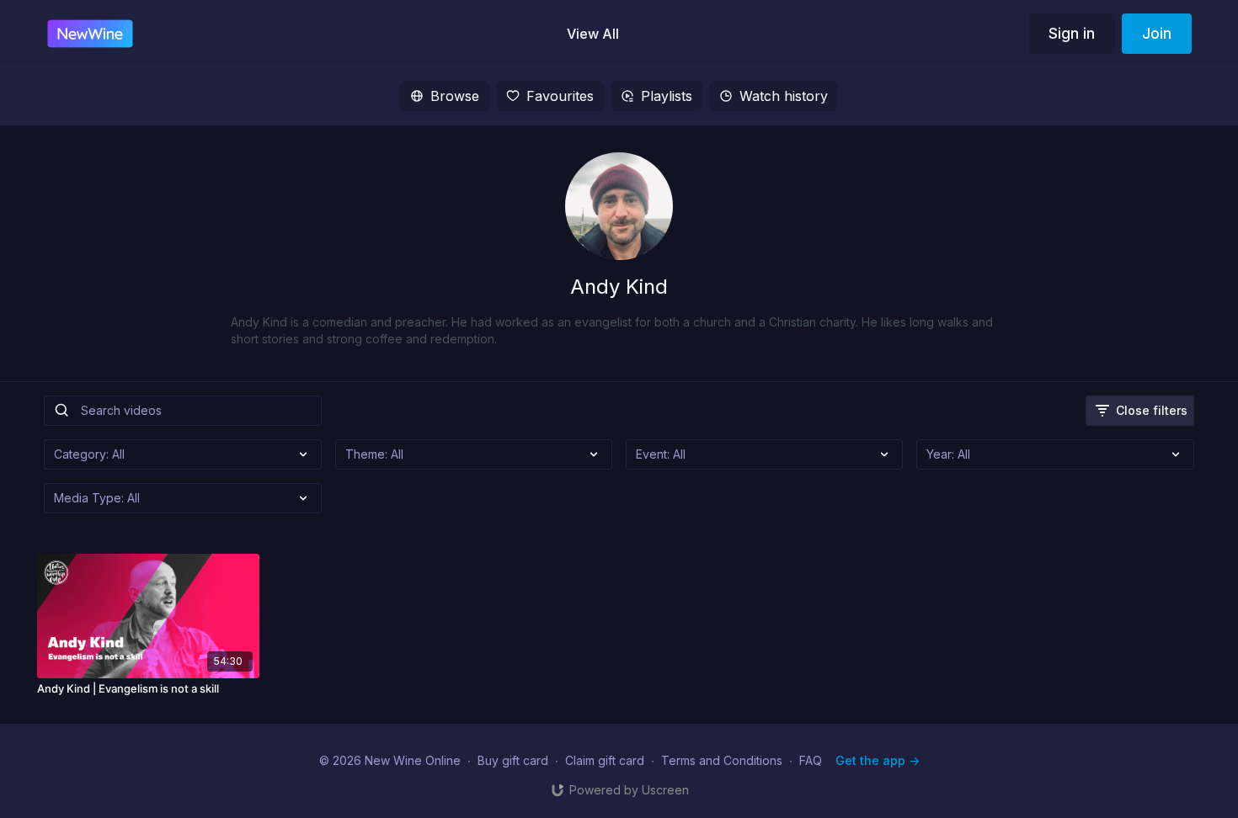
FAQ (810, 760)
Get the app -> (877, 760)
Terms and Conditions (721, 760)
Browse (454, 96)
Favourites (560, 96)
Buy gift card (513, 760)
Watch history (783, 96)
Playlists (666, 96)
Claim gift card (604, 760)
